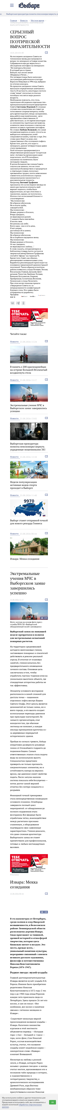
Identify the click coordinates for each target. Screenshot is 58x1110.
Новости (24, 20)
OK (52, 1102)
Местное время (37, 20)
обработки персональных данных (22, 1105)
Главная (13, 20)
